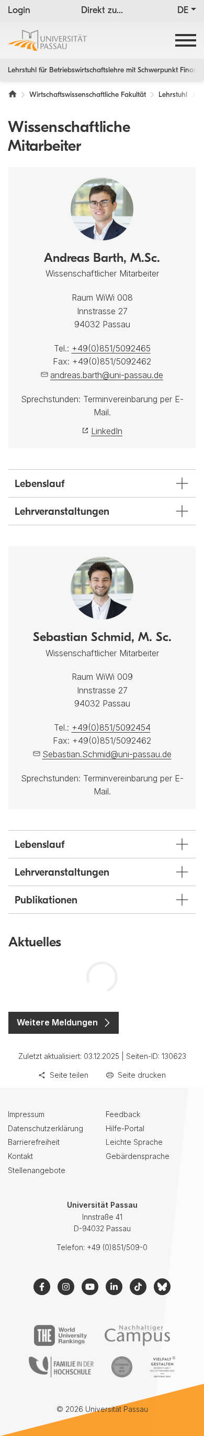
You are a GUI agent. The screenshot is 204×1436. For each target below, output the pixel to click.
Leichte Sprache (134, 1141)
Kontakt (20, 1156)
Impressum (26, 1114)
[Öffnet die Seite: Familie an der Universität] (61, 1366)
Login (19, 11)
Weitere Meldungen (57, 1022)
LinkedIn (106, 431)
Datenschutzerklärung (45, 1128)
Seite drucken (142, 1074)
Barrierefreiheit (34, 1141)
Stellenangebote (36, 1170)
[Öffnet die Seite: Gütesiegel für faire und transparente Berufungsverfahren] (121, 1366)
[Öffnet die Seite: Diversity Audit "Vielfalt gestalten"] (162, 1366)
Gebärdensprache (137, 1156)
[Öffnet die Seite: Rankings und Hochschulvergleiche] (60, 1335)
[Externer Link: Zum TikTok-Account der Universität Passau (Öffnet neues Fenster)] (138, 1287)
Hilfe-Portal (125, 1128)
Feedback (123, 1114)
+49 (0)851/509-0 (117, 1247)
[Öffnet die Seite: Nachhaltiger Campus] (137, 1335)
